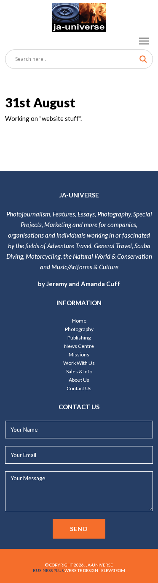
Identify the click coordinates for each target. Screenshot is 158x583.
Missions (79, 354)
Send (79, 528)
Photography (79, 329)
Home (79, 321)
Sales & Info (79, 371)
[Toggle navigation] (144, 40)
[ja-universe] (79, 16)
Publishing (79, 337)
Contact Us (79, 388)
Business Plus (48, 570)
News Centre (79, 346)
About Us (79, 380)
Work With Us (79, 363)
